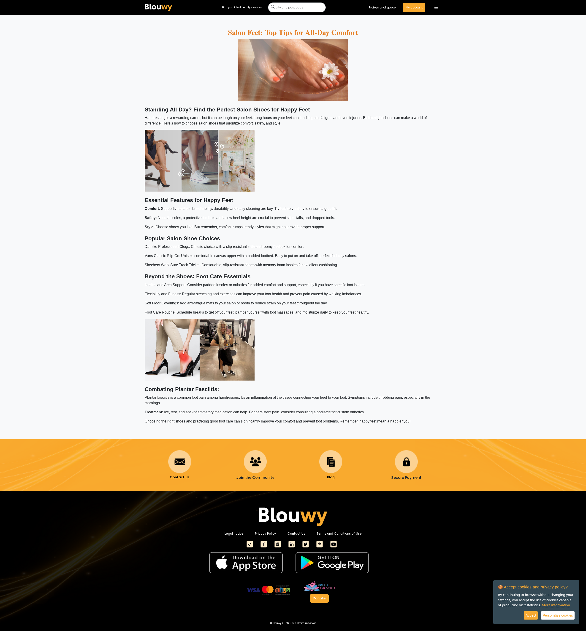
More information (556, 605)
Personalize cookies (558, 615)
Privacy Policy (265, 533)
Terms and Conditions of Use (339, 533)
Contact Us (296, 533)
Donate (319, 598)
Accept (531, 615)
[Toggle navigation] (436, 7)
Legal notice (234, 533)
